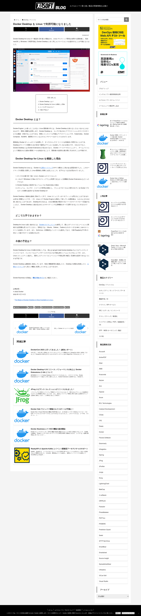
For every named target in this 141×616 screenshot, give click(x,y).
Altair (101, 363)
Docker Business (47, 307)
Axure (101, 397)
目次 (48, 97)
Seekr (101, 535)
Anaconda (102, 374)
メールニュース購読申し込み (109, 106)
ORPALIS (102, 501)
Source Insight (104, 558)
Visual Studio (103, 581)
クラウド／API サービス (107, 305)
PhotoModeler (104, 512)
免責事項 (78, 610)
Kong (101, 478)
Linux (67, 307)
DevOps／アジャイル (20, 307)
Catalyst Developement (107, 409)
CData (101, 415)
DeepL (101, 426)
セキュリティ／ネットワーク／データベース (112, 291)
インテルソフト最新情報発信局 (109, 94)
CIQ (100, 420)
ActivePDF (102, 357)
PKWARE (102, 524)
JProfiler (102, 466)
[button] (77, 29)
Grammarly (102, 443)
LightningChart (104, 483)
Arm (100, 386)
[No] (139, 613)
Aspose (101, 392)
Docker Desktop (59, 307)
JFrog (101, 460)
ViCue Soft (102, 575)
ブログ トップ (104, 88)
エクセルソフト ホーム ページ (109, 100)
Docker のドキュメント (47, 224)
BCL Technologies (105, 403)
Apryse (101, 380)
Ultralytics (102, 570)
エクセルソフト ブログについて (64, 610)
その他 (101, 336)
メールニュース (88, 610)
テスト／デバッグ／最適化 (108, 316)
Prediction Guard (104, 529)
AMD (100, 369)
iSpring (101, 455)
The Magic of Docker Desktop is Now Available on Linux (34, 300)
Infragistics (102, 449)
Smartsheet (103, 552)
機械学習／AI (103, 299)
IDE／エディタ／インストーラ (109, 310)
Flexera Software (105, 438)
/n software (102, 495)
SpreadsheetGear (105, 564)
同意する (118, 613)
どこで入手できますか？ (47, 107)
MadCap (102, 489)
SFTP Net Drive (104, 541)
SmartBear (102, 547)
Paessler (102, 506)
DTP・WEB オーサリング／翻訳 (110, 330)
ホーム (51, 610)
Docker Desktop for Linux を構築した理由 (52, 104)
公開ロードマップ (47, 168)
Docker (38, 307)
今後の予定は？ (44, 110)
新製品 (31, 307)
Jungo (101, 472)
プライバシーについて (128, 613)
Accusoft (102, 351)
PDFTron (102, 518)
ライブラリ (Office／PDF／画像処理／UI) (112, 323)
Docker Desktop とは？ (47, 101)
